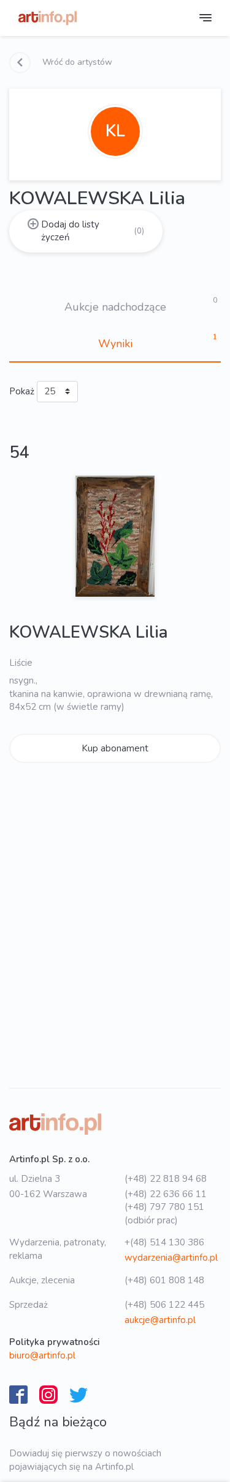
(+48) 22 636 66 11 (166, 1194)
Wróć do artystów (76, 62)
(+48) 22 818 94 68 (166, 1179)
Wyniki (115, 343)
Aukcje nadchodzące (115, 307)
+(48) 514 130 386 (164, 1242)
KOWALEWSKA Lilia (88, 632)
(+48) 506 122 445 (164, 1305)
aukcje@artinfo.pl (160, 1320)
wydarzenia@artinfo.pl (171, 1258)
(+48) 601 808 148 (164, 1280)
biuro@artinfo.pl (42, 1355)
